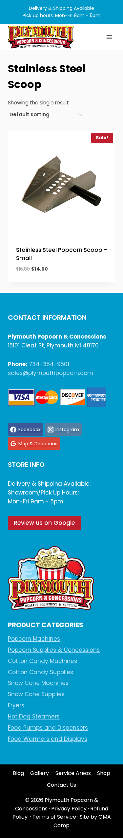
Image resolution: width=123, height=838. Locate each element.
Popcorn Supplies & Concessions (54, 650)
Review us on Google (44, 522)
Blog (18, 773)
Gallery (39, 773)
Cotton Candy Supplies (40, 672)
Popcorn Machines (34, 639)
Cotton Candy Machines (42, 661)
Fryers (16, 705)
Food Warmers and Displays (47, 739)
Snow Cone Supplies (36, 694)
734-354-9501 (49, 364)
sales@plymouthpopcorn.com (50, 373)
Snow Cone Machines (38, 683)
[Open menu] (109, 37)
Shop (103, 773)
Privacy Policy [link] (69, 808)
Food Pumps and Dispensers (48, 728)
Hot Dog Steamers (34, 716)
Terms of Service (54, 817)
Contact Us (61, 785)
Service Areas (73, 773)
